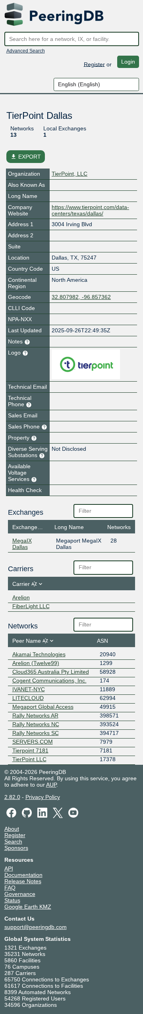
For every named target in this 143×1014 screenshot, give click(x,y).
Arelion (21, 597)
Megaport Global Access (42, 707)
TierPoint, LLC (69, 174)
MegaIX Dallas (22, 543)
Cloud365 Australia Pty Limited (50, 672)
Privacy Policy (42, 797)
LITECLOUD (28, 698)
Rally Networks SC (35, 733)
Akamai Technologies (39, 654)
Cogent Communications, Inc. (49, 680)
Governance (19, 894)
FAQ (9, 887)
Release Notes (22, 881)
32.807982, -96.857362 (81, 297)
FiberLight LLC (31, 606)
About (11, 829)
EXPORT (25, 156)
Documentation (23, 875)
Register (94, 64)
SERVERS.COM (32, 742)
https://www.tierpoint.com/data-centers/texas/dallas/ (90, 210)
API (8, 868)
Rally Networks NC (35, 724)
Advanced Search (25, 51)
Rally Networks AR (35, 715)
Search (13, 841)
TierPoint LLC (29, 759)
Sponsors (16, 848)
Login (128, 61)
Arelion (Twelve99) (35, 663)
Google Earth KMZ (27, 906)
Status (12, 900)
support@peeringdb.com (35, 927)
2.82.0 (12, 797)
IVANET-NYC (28, 689)
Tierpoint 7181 (30, 750)
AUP (51, 784)
